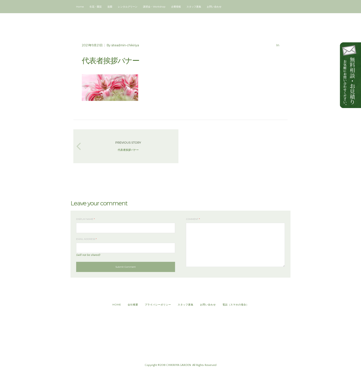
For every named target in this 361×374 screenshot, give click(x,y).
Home (80, 6)
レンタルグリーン (127, 6)
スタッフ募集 (194, 6)
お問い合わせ (214, 6)
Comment (193, 219)
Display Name (85, 219)
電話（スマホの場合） (235, 304)
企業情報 (176, 6)
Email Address (86, 239)
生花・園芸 (95, 6)
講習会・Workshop (154, 6)
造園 (109, 6)
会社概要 (133, 304)
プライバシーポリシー (158, 304)
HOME (116, 304)
